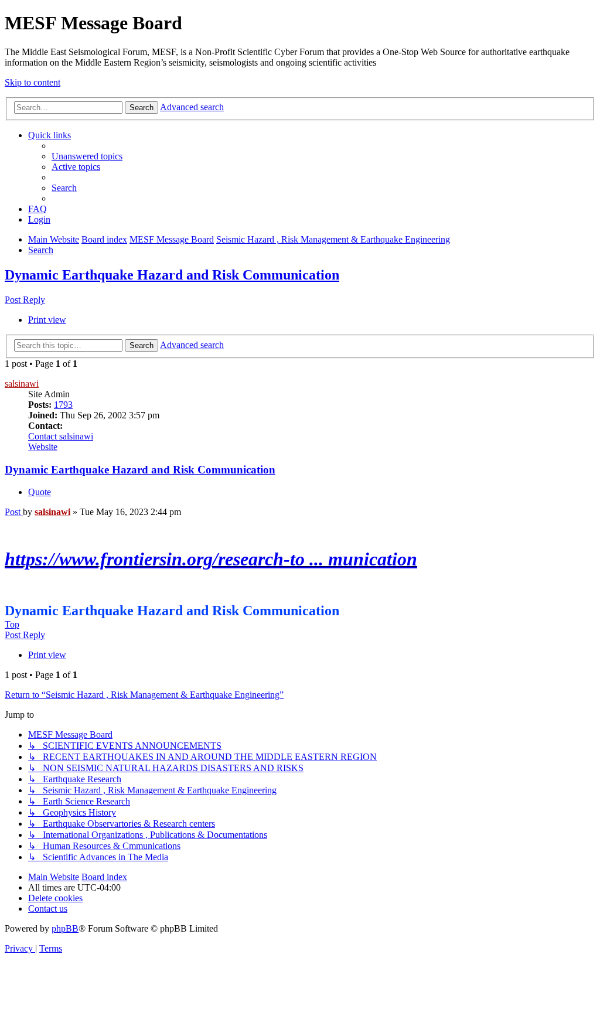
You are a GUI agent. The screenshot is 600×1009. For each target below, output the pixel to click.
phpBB (65, 928)
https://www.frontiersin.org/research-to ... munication (211, 559)
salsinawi (22, 383)
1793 (63, 405)
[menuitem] (87, 156)
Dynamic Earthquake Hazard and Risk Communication (172, 274)
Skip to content (32, 82)
